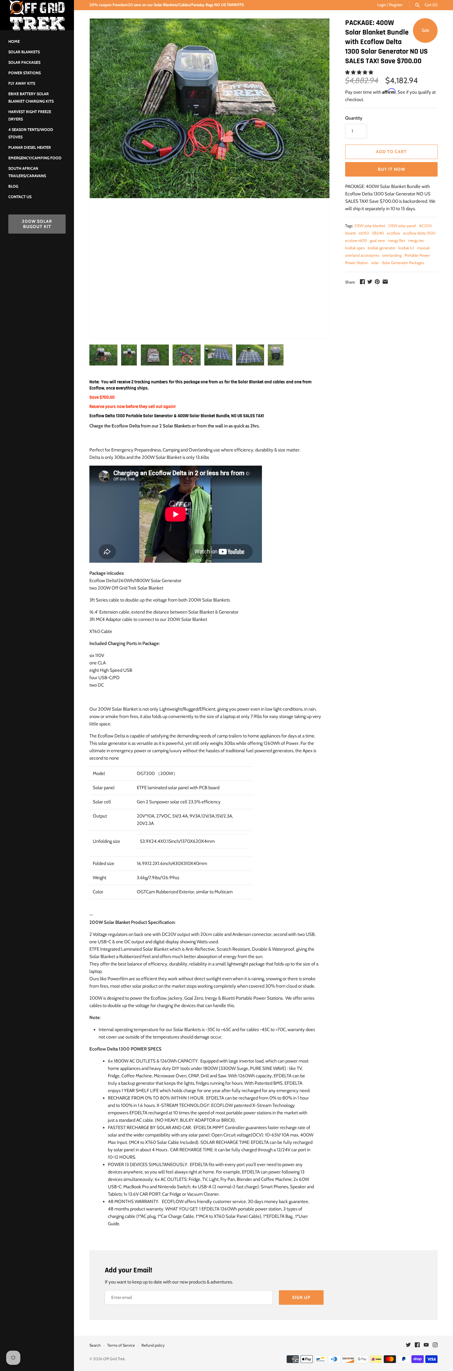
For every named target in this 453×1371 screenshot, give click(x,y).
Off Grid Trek (114, 1359)
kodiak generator (381, 248)
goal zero (377, 240)
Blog (13, 186)
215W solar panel (402, 225)
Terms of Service (121, 1345)
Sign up (301, 1297)
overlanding (392, 255)
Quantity (353, 118)
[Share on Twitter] (369, 281)
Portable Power (417, 255)
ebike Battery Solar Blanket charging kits (31, 98)
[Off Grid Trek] (37, 15)
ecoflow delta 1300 (419, 233)
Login (381, 4)
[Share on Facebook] (362, 281)
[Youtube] (426, 1346)
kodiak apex (355, 248)
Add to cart (391, 151)
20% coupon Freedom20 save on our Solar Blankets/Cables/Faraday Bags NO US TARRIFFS (166, 4)
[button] (359, 72)
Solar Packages (24, 62)
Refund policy (153, 1345)
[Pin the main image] (377, 281)
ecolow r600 (356, 240)
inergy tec (416, 240)
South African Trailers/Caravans (27, 172)
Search (95, 1345)
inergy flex (396, 240)
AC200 (425, 225)
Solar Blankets (24, 52)
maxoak (423, 248)
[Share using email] (385, 281)
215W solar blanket (369, 225)
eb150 (364, 233)
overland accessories (362, 255)
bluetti (350, 233)
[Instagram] (435, 1346)
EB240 (378, 233)
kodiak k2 (406, 248)
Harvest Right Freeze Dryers (29, 115)
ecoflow (393, 233)
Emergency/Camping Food (34, 158)
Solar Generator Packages (403, 262)
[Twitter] (408, 1346)
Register (396, 4)
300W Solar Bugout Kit (37, 223)
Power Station (356, 262)
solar (375, 262)
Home (14, 41)
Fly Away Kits (21, 83)
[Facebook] (417, 1346)
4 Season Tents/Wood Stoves (30, 133)
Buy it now (391, 169)
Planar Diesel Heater (29, 147)
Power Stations (24, 73)
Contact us (19, 196)
